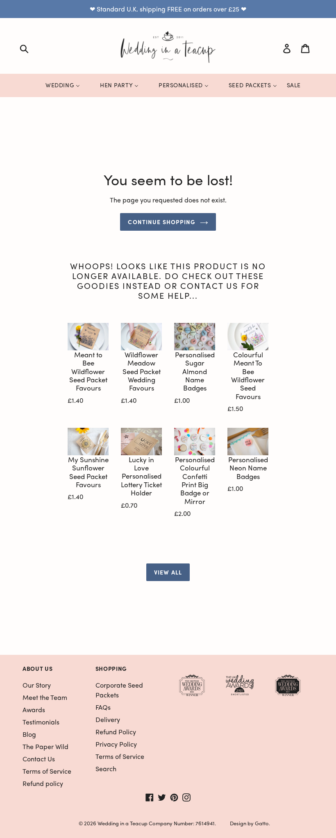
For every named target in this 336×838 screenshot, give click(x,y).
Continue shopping (161, 222)
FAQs (103, 707)
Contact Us (39, 758)
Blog (29, 734)
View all (168, 572)
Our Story (37, 685)
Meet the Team (45, 697)
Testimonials (41, 722)
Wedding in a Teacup (123, 823)
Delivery (107, 719)
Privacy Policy (116, 744)
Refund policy (43, 783)
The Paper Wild (45, 746)
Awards (34, 709)
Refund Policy (115, 731)
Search (105, 768)
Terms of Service (47, 771)
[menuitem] (57, 85)
